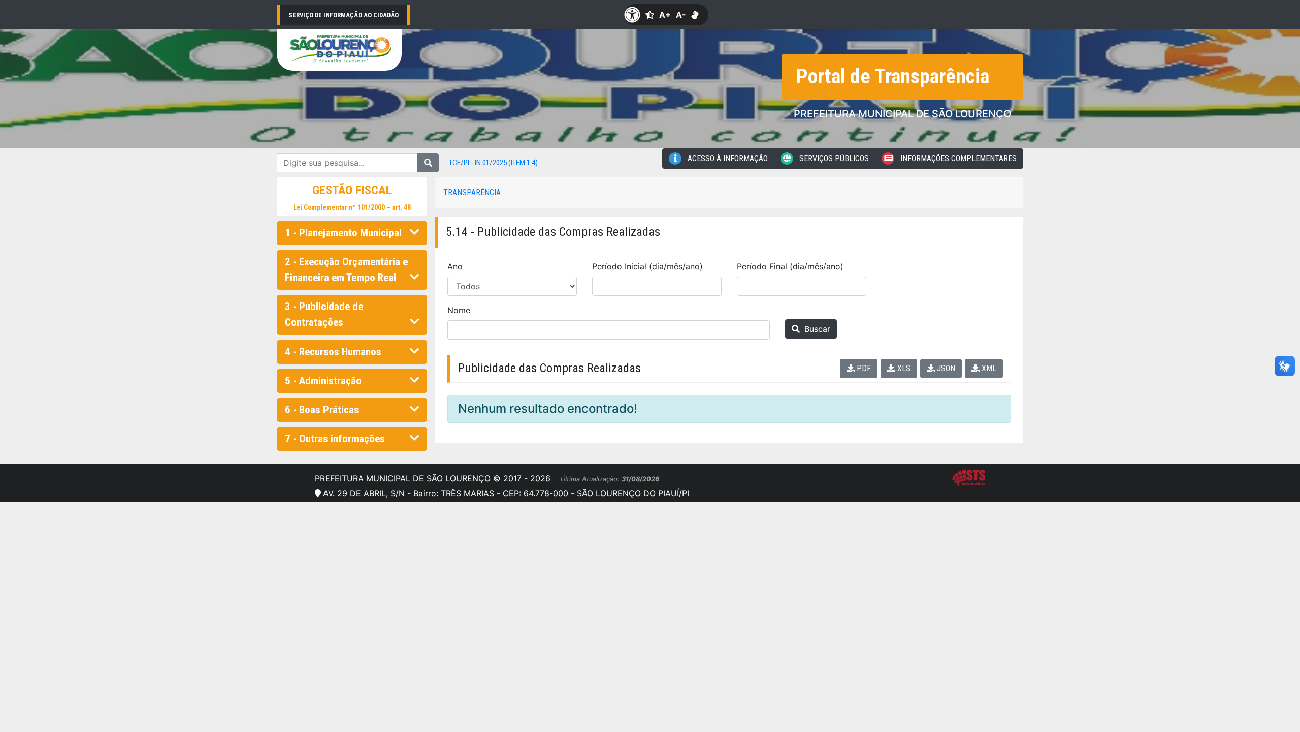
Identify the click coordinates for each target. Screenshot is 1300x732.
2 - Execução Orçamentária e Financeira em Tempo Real (346, 270)
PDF (863, 368)
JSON (945, 368)
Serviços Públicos (833, 158)
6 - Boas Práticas (322, 410)
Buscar (816, 329)
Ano (455, 266)
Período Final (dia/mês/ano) (790, 266)
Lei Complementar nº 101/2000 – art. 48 (352, 207)
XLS (903, 368)
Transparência (472, 192)
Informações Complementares (957, 158)
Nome (458, 310)
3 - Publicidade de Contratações (324, 314)
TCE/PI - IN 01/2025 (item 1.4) (493, 162)
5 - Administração (323, 381)
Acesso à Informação (727, 158)
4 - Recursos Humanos (333, 352)
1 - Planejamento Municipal (343, 233)
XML (988, 368)
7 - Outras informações (335, 439)
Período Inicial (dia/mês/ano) (647, 266)
